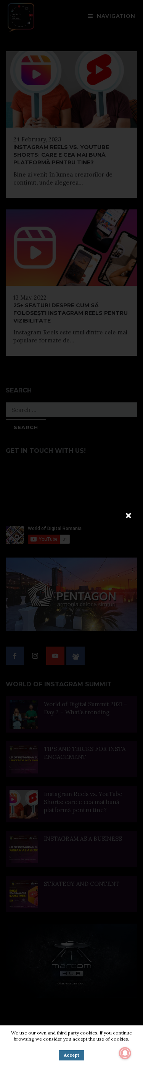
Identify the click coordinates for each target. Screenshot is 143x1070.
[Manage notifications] (125, 1053)
